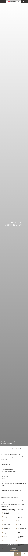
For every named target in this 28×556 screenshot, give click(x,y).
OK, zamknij (14, 550)
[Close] (23, 1)
